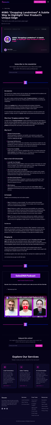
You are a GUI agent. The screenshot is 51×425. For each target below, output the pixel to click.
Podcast (43, 402)
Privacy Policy (45, 410)
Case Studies (45, 406)
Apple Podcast (21, 280)
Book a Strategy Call (40, 1)
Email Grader (34, 413)
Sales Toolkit (44, 404)
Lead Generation (25, 400)
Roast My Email (35, 415)
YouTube (31, 280)
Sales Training (25, 402)
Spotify (26, 280)
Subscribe (38, 72)
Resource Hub (45, 408)
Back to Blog (7, 8)
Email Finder (34, 411)
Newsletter (44, 400)
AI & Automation (25, 404)
